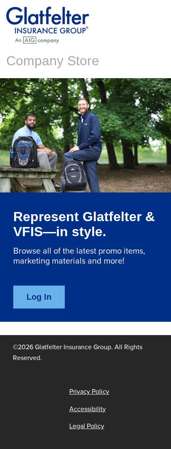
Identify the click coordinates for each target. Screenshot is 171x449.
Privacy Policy (89, 391)
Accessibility (87, 409)
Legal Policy (86, 426)
